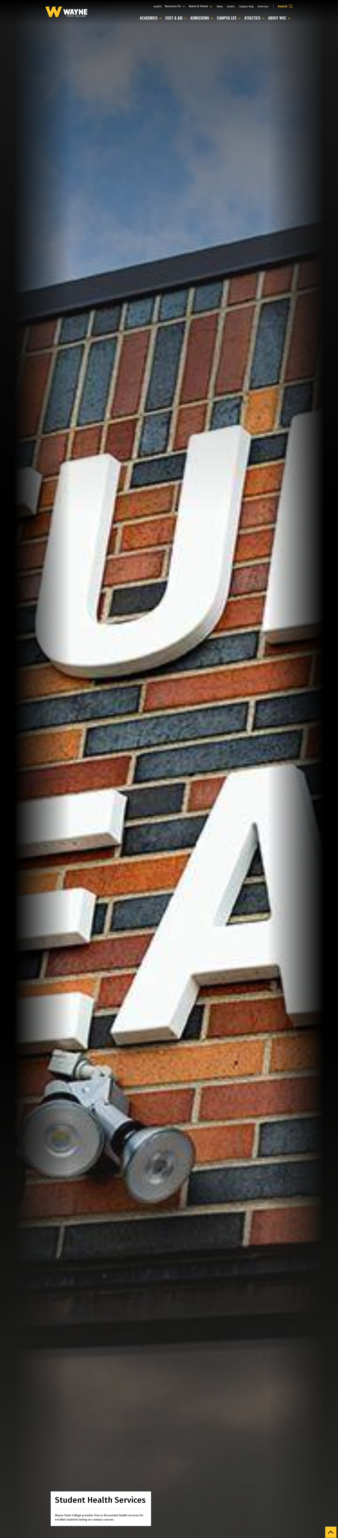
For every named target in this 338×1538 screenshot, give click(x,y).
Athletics (255, 18)
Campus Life (229, 18)
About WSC (280, 18)
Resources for (175, 6)
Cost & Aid (176, 18)
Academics (151, 18)
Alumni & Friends (199, 6)
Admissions (202, 18)
